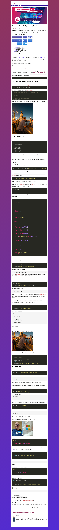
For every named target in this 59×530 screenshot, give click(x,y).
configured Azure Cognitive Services (24, 68)
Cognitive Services (16, 512)
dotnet (31, 512)
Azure (19, 512)
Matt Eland (15, 28)
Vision (28, 512)
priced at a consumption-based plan (29, 59)
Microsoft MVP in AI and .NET (41, 520)
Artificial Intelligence (24, 512)
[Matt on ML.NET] (14, 3)
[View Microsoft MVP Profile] (14, 520)
